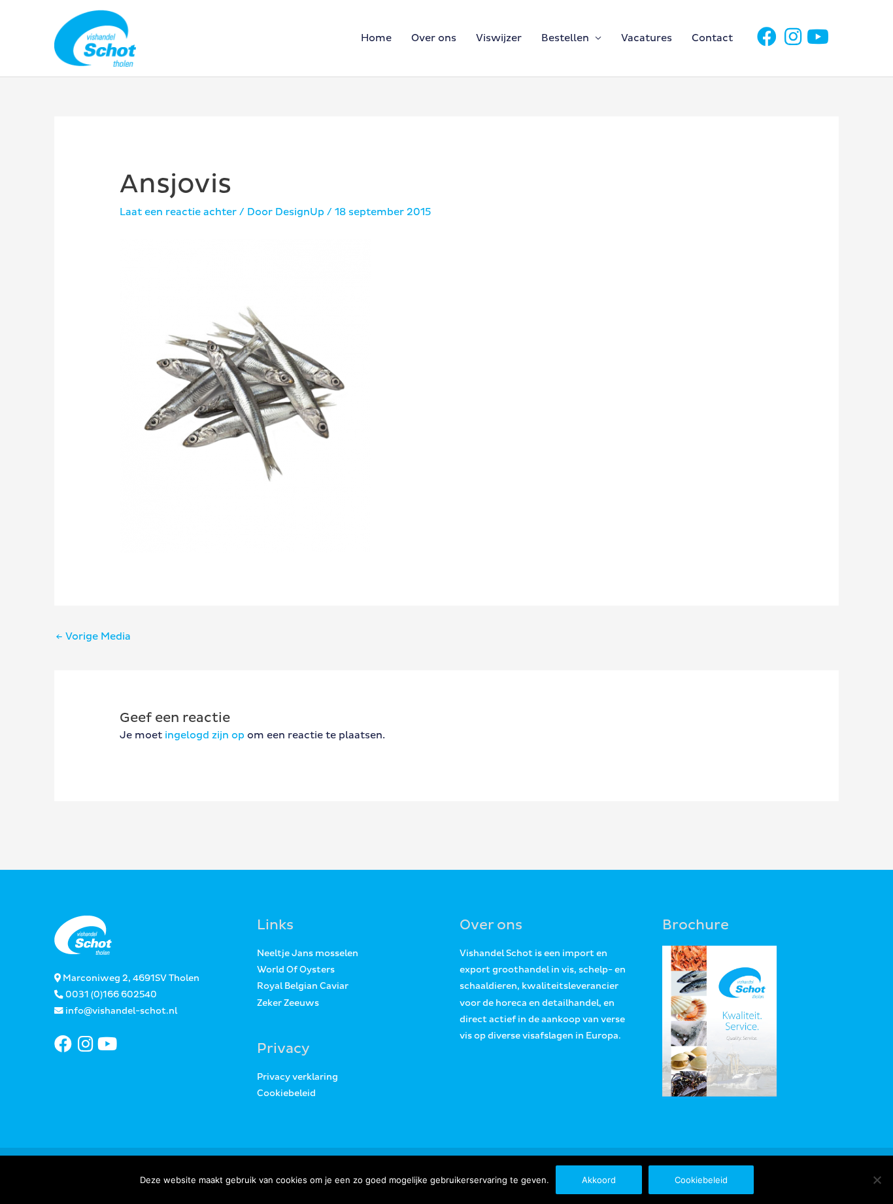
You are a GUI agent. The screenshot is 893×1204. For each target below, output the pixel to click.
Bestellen (565, 38)
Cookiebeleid (286, 1093)
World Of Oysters (296, 970)
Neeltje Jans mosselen (307, 953)
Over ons (433, 38)
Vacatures (646, 38)
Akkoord (599, 1180)
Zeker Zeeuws (288, 1003)
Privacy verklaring (297, 1077)
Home (376, 38)
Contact (712, 38)
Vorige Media (93, 636)
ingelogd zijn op (204, 735)
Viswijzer (499, 38)
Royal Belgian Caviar (302, 986)
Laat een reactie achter (178, 212)
